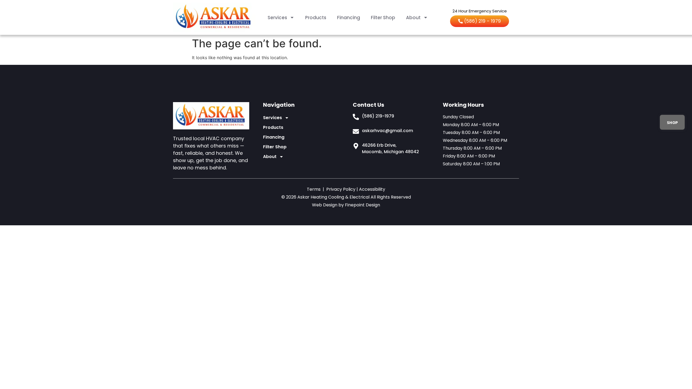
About (413, 17)
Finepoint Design (362, 205)
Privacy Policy (340, 189)
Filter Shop (383, 17)
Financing (348, 17)
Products (315, 17)
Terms (314, 189)
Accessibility (372, 189)
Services (277, 17)
